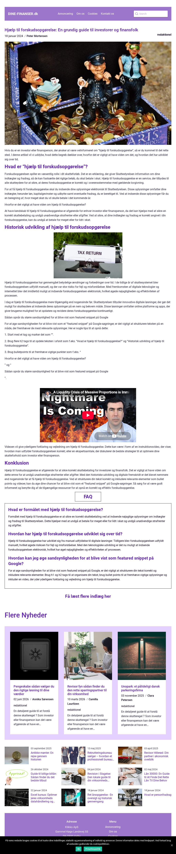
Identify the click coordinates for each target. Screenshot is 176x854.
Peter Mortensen (37, 36)
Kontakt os (107, 13)
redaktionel (164, 34)
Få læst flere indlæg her (88, 596)
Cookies (92, 13)
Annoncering (65, 13)
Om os (80, 13)
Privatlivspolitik (92, 849)
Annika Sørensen (42, 699)
